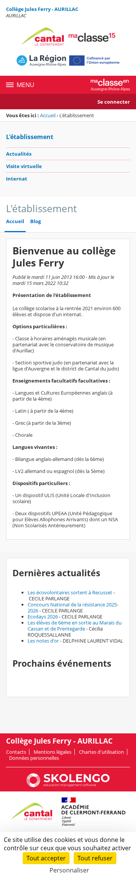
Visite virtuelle (24, 166)
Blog (35, 221)
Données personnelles (34, 758)
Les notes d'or (43, 640)
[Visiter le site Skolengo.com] (68, 785)
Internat (16, 178)
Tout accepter (46, 858)
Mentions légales (52, 752)
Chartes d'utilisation (101, 752)
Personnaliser (69, 870)
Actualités (18, 153)
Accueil (48, 115)
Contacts (16, 752)
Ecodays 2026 (43, 616)
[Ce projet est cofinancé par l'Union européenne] (68, 61)
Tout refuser (95, 858)
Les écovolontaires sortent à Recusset (70, 592)
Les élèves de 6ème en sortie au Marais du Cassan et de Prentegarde (75, 625)
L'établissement (29, 137)
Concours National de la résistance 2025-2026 (73, 607)
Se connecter (113, 101)
